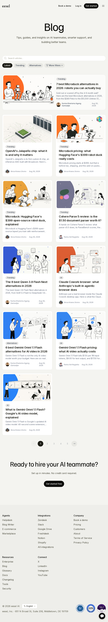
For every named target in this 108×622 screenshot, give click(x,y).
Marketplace (9, 533)
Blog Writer (8, 524)
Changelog (8, 579)
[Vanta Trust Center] (101, 608)
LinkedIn (42, 566)
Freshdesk (43, 533)
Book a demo (64, 6)
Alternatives (35, 65)
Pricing (77, 524)
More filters (54, 65)
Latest (7, 65)
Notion (41, 538)
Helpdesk (7, 520)
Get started (91, 6)
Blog (4, 566)
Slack (41, 524)
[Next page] (74, 443)
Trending (19, 65)
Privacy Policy (81, 542)
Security (6, 588)
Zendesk (42, 520)
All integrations (46, 547)
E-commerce (9, 529)
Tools (5, 584)
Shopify (42, 542)
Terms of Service (83, 538)
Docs (5, 575)
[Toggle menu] (103, 5)
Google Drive (45, 529)
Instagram (43, 570)
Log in (78, 6)
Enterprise (7, 561)
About (77, 533)
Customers (79, 529)
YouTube (42, 575)
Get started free (54, 484)
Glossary (7, 570)
